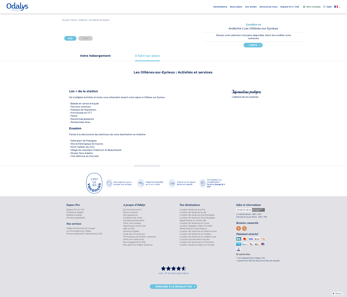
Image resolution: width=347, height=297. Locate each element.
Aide (328, 6)
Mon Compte (313, 6)
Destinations (220, 6)
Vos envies (251, 6)
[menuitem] (91, 209)
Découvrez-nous (269, 6)
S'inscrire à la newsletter (173, 286)
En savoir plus (243, 254)
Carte (253, 45)
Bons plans (236, 6)
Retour (338, 293)
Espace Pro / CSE (289, 6)
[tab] (95, 56)
